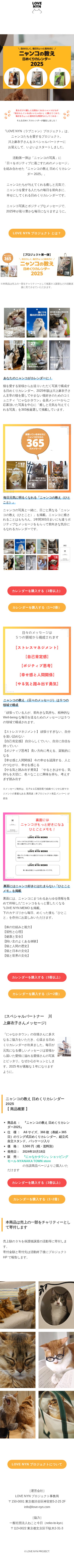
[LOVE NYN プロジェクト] (37, 7)
